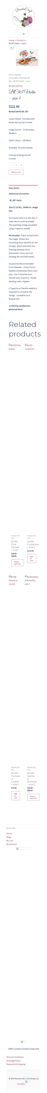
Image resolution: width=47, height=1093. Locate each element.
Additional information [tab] (19, 193)
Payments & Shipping (15, 1064)
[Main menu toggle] (23, 34)
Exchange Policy (13, 1060)
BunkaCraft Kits (16, 86)
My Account (11, 844)
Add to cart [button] (31, 558)
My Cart (9, 840)
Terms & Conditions (15, 1057)
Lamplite (21, 1084)
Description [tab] (14, 188)
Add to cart (16, 172)
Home (11, 75)
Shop (8, 837)
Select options (17, 563)
